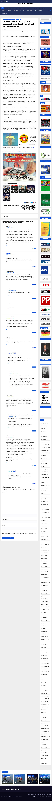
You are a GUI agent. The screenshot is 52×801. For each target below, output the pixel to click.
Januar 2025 (43, 474)
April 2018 (43, 685)
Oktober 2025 (43, 450)
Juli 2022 (42, 555)
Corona (50, 794)
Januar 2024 (43, 506)
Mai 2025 (42, 463)
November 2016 (44, 731)
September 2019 (44, 639)
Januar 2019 (43, 660)
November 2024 (44, 479)
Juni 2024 (43, 493)
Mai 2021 (42, 593)
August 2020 (43, 617)
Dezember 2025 (44, 444)
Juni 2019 (43, 647)
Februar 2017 (43, 723)
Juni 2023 (43, 525)
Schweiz (41, 794)
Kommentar (4, 492)
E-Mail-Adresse (5, 519)
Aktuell (29, 794)
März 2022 (43, 566)
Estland (11, 19)
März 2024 (43, 501)
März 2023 (43, 533)
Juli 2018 (42, 677)
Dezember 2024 (44, 477)
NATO (41, 776)
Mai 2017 (42, 715)
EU (47, 794)
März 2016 (43, 752)
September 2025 (44, 452)
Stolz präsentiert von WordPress (6, 796)
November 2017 (44, 698)
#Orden (25, 31)
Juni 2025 (43, 461)
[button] (48, 10)
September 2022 (44, 550)
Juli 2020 (42, 620)
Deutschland (37, 794)
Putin (14, 19)
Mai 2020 (42, 625)
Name (3, 513)
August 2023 (43, 520)
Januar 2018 (43, 693)
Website (3, 525)
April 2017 (43, 717)
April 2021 (43, 596)
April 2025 (43, 466)
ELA (5, 29)
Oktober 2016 (43, 733)
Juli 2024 (43, 490)
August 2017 (43, 706)
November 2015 (44, 760)
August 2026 (43, 423)
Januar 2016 (43, 758)
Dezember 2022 (44, 542)
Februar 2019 (43, 658)
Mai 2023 (42, 528)
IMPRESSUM (4, 13)
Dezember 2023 (44, 509)
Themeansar (20, 796)
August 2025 (43, 455)
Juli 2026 (42, 425)
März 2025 (43, 469)
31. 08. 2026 (6, 780)
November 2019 (44, 633)
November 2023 (44, 512)
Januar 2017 (43, 725)
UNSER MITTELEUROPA (26, 4)
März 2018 (43, 687)
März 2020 (43, 631)
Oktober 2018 (43, 669)
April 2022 (43, 563)
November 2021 (44, 577)
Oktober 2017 (43, 701)
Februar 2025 (43, 471)
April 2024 (43, 498)
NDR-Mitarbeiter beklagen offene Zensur (11, 206)
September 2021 (44, 582)
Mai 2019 (42, 650)
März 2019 (43, 655)
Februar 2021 (43, 601)
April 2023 (43, 531)
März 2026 (43, 436)
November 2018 (44, 666)
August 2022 (43, 552)
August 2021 (43, 585)
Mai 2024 (43, 496)
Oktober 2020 (43, 612)
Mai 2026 (42, 431)
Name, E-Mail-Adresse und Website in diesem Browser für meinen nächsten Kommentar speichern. (19, 534)
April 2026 (43, 434)
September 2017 (44, 704)
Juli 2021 (42, 588)
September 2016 (44, 736)
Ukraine (44, 776)
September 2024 (44, 485)
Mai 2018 (42, 682)
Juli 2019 (42, 644)
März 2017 (43, 720)
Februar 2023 (43, 536)
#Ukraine (32, 31)
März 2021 (43, 598)
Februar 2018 (43, 690)
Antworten (34, 248)
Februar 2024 (43, 504)
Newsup (15, 796)
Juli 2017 (42, 709)
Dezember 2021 (44, 574)
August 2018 (43, 674)
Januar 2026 (43, 442)
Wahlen (20, 776)
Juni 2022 (43, 558)
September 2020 (44, 615)
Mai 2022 (42, 560)
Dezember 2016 (44, 728)
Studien (4, 10)
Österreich (32, 794)
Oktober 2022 (43, 547)
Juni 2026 (43, 428)
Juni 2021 (43, 590)
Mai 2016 (42, 747)
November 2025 (44, 447)
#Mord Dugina (21, 31)
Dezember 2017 (44, 696)
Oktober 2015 (43, 763)
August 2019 (43, 642)
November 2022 (44, 544)
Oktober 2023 (43, 515)
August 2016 (43, 739)
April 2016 (43, 750)
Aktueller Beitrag (6, 19)
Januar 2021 (43, 604)
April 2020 (43, 628)
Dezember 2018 (44, 663)
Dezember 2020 (44, 606)
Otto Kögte (8, 253)
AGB (24, 10)
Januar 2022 (43, 571)
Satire (9, 10)
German (43, 18)
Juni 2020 (43, 623)
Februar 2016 (43, 755)
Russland (17, 19)
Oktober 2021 (43, 579)
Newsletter (29, 10)
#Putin (29, 31)
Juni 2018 (43, 679)
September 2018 (44, 671)
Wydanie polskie (17, 10)
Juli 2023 (42, 523)
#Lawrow (16, 31)
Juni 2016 (43, 744)
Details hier (32, 147)
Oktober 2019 (43, 636)
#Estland (12, 31)
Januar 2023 (43, 539)
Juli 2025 (42, 458)
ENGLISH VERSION (38, 10)
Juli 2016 (42, 742)
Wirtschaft (8, 776)
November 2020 (44, 609)
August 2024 (43, 488)
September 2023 (44, 517)
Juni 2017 (43, 712)
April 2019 (43, 652)
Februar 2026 (43, 439)
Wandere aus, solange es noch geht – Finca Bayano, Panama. (18, 151)
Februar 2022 (43, 569)
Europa (4, 776)
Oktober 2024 (43, 482)
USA (20, 19)
